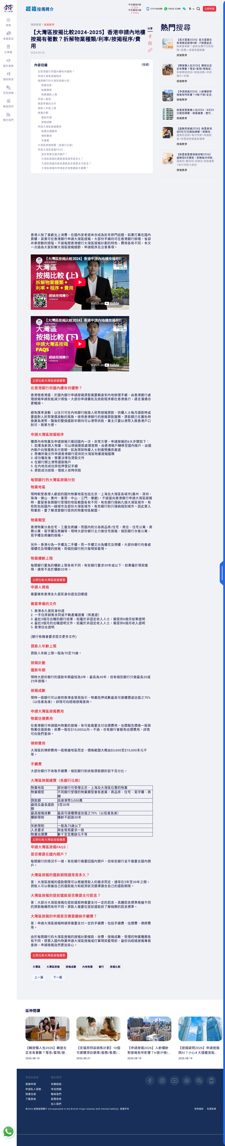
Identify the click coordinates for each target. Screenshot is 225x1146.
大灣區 (37, 966)
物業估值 (30, 1094)
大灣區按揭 (53, 966)
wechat (199, 1080)
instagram (162, 1080)
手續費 (45, 140)
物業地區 (46, 85)
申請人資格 (44, 99)
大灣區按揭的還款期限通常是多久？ (62, 158)
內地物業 (87, 966)
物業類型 (46, 90)
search (198, 9)
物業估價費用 (49, 131)
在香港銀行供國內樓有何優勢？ (56, 71)
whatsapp (187, 1080)
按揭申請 (30, 1084)
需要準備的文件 (47, 103)
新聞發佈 (56, 1099)
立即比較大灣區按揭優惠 (49, 380)
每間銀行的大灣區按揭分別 (53, 80)
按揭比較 (115, 966)
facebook (150, 1080)
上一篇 (38, 977)
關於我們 (8, 120)
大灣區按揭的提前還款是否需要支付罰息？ (66, 163)
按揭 (8, 25)
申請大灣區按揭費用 (50, 126)
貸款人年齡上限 (47, 108)
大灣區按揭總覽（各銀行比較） (56, 145)
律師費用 (46, 135)
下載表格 (30, 1099)
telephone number (211, 1080)
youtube (174, 1080)
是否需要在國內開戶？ (54, 154)
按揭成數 (46, 122)
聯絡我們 (8, 106)
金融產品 (8, 38)
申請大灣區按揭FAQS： (52, 149)
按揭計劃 (43, 112)
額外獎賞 (8, 65)
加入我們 (56, 1103)
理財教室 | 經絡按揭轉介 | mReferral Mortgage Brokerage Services (8, 8)
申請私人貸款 (33, 1089)
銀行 (101, 966)
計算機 (8, 52)
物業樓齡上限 (49, 94)
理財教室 (8, 79)
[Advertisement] (92, 203)
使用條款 (199, 1109)
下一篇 (57, 977)
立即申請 (209, 8)
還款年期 (46, 117)
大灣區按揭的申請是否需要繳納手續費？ (65, 168)
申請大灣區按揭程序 (50, 76)
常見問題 (8, 92)
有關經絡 (56, 1084)
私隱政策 (211, 1109)
